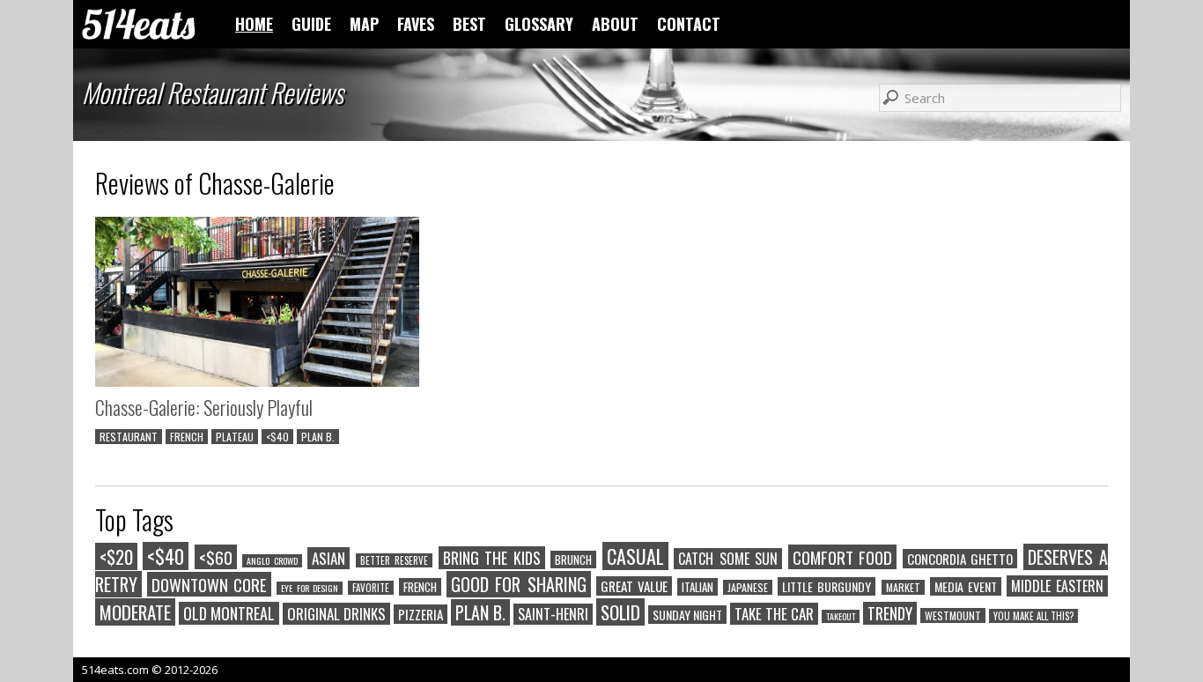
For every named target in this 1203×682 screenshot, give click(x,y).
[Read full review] (257, 303)
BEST (469, 23)
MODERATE (135, 612)
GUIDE (311, 23)
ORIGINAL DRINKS (336, 614)
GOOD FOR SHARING (518, 584)
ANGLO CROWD (272, 560)
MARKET (903, 587)
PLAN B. (318, 436)
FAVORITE (370, 588)
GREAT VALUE (634, 586)
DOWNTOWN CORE (209, 584)
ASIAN (328, 558)
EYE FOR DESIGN (309, 588)
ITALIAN (697, 587)
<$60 (215, 557)
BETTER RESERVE (394, 560)
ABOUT (615, 23)
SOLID (620, 612)
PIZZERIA (420, 614)
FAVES (415, 23)
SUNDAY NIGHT (687, 614)
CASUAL (635, 556)
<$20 (116, 556)
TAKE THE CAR (774, 614)
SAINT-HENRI (553, 614)
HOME (254, 23)
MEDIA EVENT (965, 586)
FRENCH (186, 436)
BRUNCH (573, 559)
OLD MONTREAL (229, 613)
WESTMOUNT (953, 615)
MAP (364, 23)
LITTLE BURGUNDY (826, 586)
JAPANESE (747, 587)
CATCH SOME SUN (728, 558)
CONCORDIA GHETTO (960, 558)
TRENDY (889, 613)
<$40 (277, 436)
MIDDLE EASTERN (1057, 586)
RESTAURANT (129, 436)
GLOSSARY (539, 23)
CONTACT (688, 23)
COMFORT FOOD (842, 557)
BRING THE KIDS (492, 557)
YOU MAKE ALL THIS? (1033, 616)
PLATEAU (235, 436)
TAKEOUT (840, 616)
